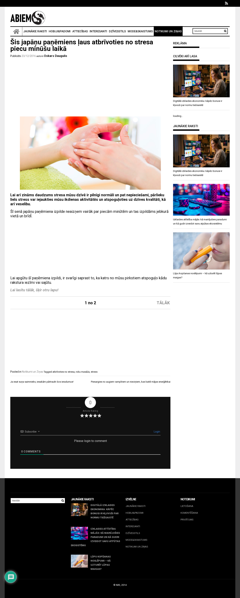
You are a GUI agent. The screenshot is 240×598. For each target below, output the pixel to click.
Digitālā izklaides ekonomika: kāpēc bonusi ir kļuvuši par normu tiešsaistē (104, 511)
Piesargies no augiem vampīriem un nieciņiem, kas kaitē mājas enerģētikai (130, 381)
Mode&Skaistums (140, 31)
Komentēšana (189, 512)
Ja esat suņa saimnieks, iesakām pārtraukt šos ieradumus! (42, 381)
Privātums (187, 519)
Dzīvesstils (117, 31)
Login (156, 431)
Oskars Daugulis (55, 56)
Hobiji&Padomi (59, 31)
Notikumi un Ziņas (168, 31)
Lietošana (187, 506)
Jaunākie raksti (35, 31)
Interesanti (98, 31)
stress (94, 371)
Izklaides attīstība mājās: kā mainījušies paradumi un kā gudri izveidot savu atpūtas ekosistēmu (95, 537)
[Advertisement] (90, 88)
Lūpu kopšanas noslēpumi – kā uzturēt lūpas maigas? (101, 562)
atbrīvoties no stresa (63, 371)
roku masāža (83, 371)
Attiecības (80, 31)
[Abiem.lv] (16, 31)
